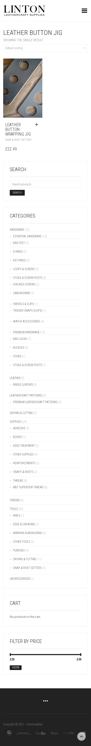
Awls (16, 515)
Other (17, 356)
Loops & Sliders (24, 269)
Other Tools (21, 541)
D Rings (18, 251)
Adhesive (19, 428)
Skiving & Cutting (21, 413)
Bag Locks (20, 339)
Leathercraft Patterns (26, 395)
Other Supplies (23, 454)
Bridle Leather (23, 384)
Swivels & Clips (23, 304)
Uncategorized (20, 578)
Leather (15, 378)
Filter (15, 667)
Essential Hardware (27, 236)
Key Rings (19, 260)
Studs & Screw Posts (27, 277)
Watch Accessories (26, 321)
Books (17, 437)
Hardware (17, 229)
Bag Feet (19, 243)
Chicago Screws (24, 284)
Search (17, 192)
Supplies (16, 421)
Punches (19, 550)
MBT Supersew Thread (28, 487)
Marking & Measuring (27, 533)
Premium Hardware (26, 332)
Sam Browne (21, 293)
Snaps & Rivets (23, 472)
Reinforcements (24, 463)
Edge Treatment (24, 445)
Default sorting (14, 48)
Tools (14, 509)
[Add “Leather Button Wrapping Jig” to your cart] (37, 124)
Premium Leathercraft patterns (35, 402)
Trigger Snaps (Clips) (27, 310)
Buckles (18, 347)
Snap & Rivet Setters (18, 139)
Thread (18, 480)
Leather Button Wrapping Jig (18, 129)
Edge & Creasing (24, 524)
